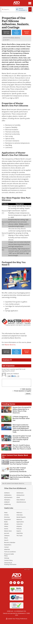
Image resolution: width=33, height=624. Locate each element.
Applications (20, 522)
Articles (6, 515)
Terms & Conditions (10, 552)
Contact (6, 547)
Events (6, 528)
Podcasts (19, 528)
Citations (6, 360)
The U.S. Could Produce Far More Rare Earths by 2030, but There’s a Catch (22, 447)
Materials (19, 519)
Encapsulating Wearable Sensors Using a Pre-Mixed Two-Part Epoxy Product (19, 462)
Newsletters (7, 545)
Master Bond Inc (10, 345)
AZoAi (18, 497)
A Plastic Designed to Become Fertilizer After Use (21, 418)
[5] (6, 447)
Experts (19, 531)
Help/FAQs (20, 533)
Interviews (20, 515)
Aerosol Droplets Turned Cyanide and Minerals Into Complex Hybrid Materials (22, 438)
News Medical (21, 500)
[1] (6, 409)
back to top (27, 569)
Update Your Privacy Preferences (17, 618)
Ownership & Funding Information (10, 563)
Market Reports (21, 517)
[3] (6, 427)
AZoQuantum (20, 495)
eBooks (6, 524)
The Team (19, 535)
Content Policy (8, 560)
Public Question (26, 389)
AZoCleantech (8, 497)
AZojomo (19, 526)
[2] (6, 419)
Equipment (7, 519)
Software (6, 535)
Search (6, 540)
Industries (20, 524)
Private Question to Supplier (22, 391)
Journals (6, 533)
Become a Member (9, 542)
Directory (7, 517)
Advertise (7, 549)
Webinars (19, 512)
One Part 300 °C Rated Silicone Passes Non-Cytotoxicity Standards (18, 469)
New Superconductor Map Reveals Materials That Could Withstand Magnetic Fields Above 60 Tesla (22, 428)
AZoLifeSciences (21, 502)
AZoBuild (7, 502)
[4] (6, 438)
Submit (28, 393)
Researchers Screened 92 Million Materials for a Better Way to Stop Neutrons (22, 410)
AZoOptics (7, 500)
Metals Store (8, 531)
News (5, 512)
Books (6, 522)
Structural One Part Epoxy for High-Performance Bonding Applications (21, 477)
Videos (6, 526)
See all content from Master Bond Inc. (13, 483)
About (6, 538)
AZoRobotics (7, 495)
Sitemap (6, 558)
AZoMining (7, 504)
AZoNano (7, 493)
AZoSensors (20, 493)
